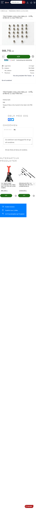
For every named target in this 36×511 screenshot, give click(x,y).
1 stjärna (4, 129)
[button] (2, 2)
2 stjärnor (6, 129)
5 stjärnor (11, 129)
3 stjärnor (7, 129)
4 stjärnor (9, 129)
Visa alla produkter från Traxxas (22, 75)
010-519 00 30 (7, 5)
